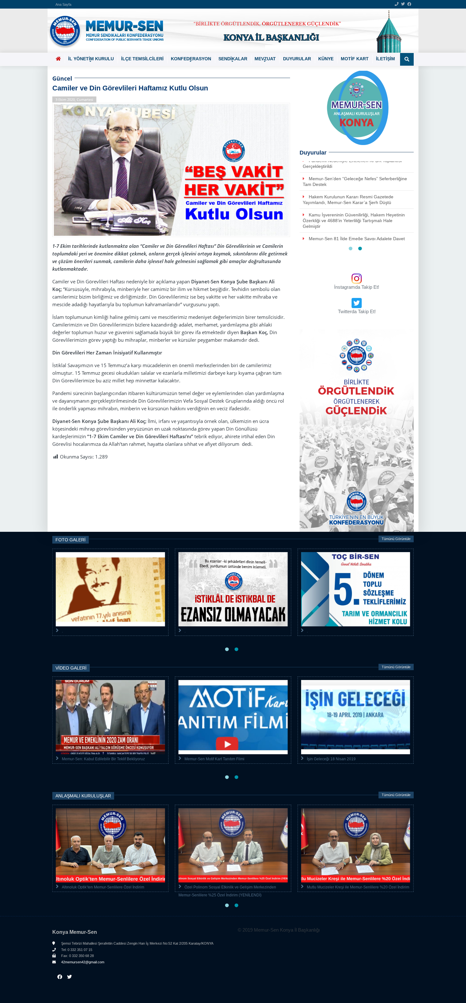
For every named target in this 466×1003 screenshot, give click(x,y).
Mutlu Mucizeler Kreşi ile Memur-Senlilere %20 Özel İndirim (358, 887)
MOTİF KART (355, 58)
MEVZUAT (265, 58)
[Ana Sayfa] (231, 31)
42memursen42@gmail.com (82, 962)
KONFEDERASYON (191, 58)
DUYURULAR (297, 58)
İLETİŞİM (385, 58)
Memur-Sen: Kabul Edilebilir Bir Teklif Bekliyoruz (103, 759)
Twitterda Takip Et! (357, 311)
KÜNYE (325, 58)
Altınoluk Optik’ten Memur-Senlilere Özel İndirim (103, 887)
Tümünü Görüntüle (396, 539)
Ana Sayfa (63, 4)
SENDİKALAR (232, 58)
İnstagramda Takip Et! (356, 287)
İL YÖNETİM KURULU (91, 58)
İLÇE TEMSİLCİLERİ (142, 58)
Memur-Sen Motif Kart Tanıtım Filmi (214, 759)
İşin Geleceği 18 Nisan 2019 (331, 759)
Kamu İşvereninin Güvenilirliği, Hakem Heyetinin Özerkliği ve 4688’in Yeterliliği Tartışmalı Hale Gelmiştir (354, 220)
